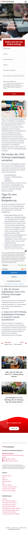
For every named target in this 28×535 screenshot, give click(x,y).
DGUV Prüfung (6, 476)
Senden (14, 94)
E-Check (4, 499)
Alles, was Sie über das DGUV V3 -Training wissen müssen (14, 374)
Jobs (3, 483)
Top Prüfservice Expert (8, 501)
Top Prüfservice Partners (9, 503)
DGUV (4, 477)
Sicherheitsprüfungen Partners (11, 508)
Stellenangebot (6, 481)
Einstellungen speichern (14, 281)
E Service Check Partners (9, 487)
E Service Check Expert (8, 489)
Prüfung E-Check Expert (9, 512)
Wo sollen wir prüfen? (9, 70)
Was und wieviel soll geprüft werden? (14, 76)
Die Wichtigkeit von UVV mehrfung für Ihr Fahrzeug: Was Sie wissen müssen (14, 400)
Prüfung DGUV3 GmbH (9, 506)
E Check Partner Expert (9, 490)
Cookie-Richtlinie (8, 284)
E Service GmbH (7, 485)
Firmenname (7, 48)
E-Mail (5, 54)
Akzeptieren (14, 272)
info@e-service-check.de (10, 461)
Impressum (21, 284)
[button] (25, 251)
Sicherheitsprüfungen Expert (10, 510)
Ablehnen (14, 276)
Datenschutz (15, 284)
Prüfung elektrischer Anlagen (11, 514)
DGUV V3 (5, 479)
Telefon (5, 65)
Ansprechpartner (8, 59)
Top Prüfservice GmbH (8, 504)
